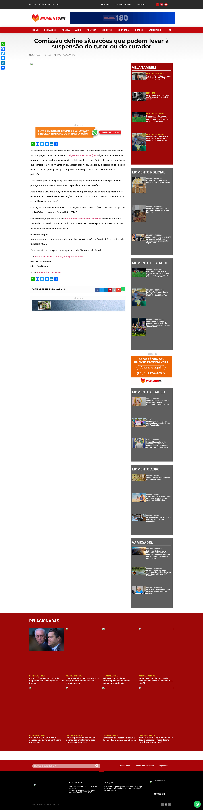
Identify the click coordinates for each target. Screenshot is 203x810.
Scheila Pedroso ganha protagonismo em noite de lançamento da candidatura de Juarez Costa (158, 324)
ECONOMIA (123, 30)
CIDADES (139, 30)
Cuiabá (149, 419)
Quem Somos (105, 4)
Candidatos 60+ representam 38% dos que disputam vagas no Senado (119, 738)
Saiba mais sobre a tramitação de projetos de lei (59, 256)
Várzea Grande (152, 398)
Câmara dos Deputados (49, 272)
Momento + (151, 93)
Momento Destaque (155, 114)
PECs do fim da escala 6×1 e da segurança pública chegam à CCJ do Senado (46, 680)
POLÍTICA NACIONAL (66, 55)
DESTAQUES (50, 30)
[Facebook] (2, 48)
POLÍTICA (91, 30)
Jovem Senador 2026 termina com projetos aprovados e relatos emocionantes (82, 680)
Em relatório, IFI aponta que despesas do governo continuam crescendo (45, 740)
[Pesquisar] (97, 766)
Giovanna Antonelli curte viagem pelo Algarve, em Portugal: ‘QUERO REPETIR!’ (158, 78)
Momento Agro (153, 475)
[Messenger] (2, 58)
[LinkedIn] (2, 63)
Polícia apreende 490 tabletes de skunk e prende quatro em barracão (157, 210)
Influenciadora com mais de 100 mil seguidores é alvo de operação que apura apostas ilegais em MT (158, 240)
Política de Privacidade (123, 4)
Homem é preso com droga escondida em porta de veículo (158, 181)
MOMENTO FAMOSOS (155, 74)
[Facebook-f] (157, 4)
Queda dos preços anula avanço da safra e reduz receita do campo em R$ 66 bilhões (158, 498)
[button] (170, 30)
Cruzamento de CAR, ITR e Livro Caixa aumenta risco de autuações (158, 519)
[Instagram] (161, 4)
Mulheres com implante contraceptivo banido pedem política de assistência (116, 680)
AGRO (78, 30)
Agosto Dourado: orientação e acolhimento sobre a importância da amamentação (158, 402)
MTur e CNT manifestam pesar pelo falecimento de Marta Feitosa (158, 591)
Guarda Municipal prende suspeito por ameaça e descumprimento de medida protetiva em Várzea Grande (157, 444)
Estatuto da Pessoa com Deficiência (83, 218)
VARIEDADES (155, 30)
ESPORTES (107, 30)
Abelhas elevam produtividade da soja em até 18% (158, 478)
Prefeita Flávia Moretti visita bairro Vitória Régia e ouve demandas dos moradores (157, 138)
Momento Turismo (154, 549)
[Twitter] (2, 53)
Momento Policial (154, 178)
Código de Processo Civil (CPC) (82, 155)
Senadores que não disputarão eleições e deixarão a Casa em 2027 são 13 (156, 680)
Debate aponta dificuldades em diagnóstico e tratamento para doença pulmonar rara (81, 740)
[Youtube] (166, 4)
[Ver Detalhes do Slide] (122, 18)
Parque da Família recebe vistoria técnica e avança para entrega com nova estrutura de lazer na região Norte (158, 118)
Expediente (141, 4)
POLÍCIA (66, 30)
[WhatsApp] (2, 44)
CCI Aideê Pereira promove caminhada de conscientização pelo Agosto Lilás (158, 423)
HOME (35, 30)
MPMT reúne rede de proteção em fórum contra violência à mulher (158, 97)
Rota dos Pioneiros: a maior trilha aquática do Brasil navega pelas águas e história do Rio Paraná (158, 573)
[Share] (2, 67)
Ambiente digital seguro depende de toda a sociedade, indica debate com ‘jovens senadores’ (156, 740)
